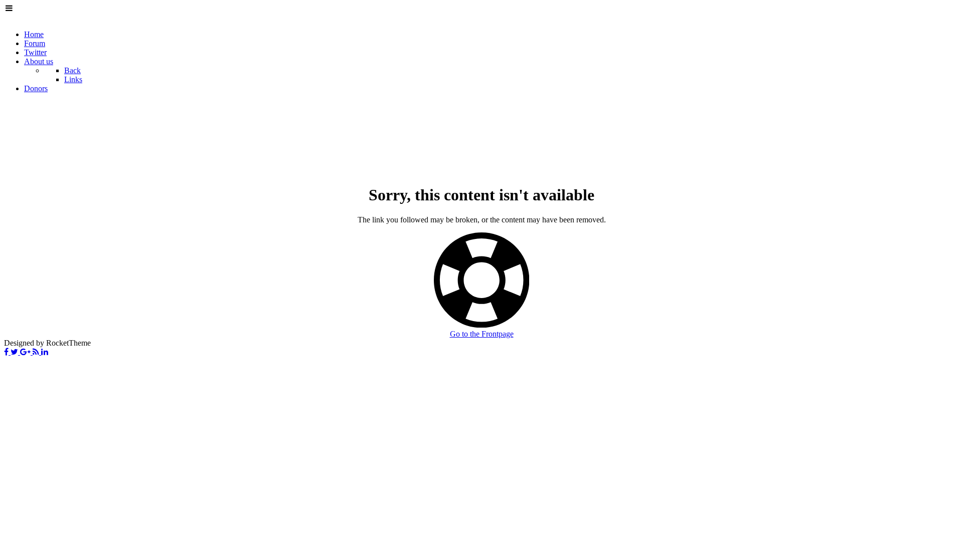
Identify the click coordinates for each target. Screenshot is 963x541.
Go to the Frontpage (482, 334)
